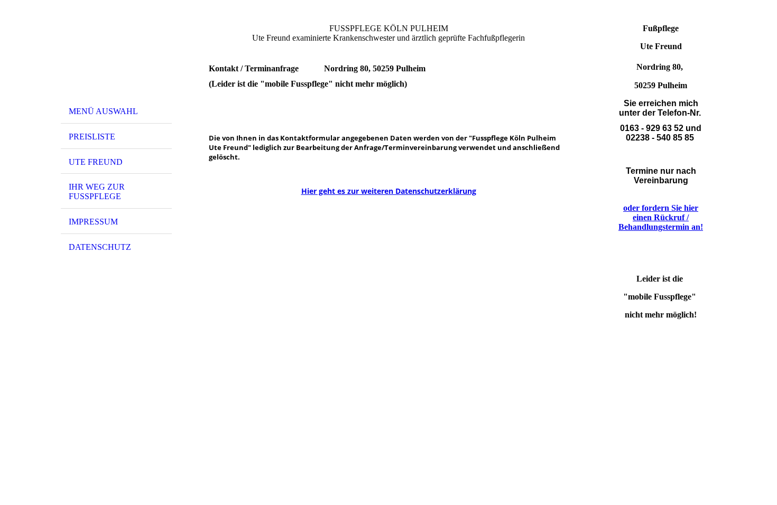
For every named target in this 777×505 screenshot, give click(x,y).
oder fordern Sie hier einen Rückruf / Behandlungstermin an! (660, 217)
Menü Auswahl (103, 111)
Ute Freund (96, 161)
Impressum (93, 221)
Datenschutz (100, 246)
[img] (116, 54)
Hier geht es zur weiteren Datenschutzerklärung (388, 191)
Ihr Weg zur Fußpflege (97, 191)
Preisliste (92, 136)
